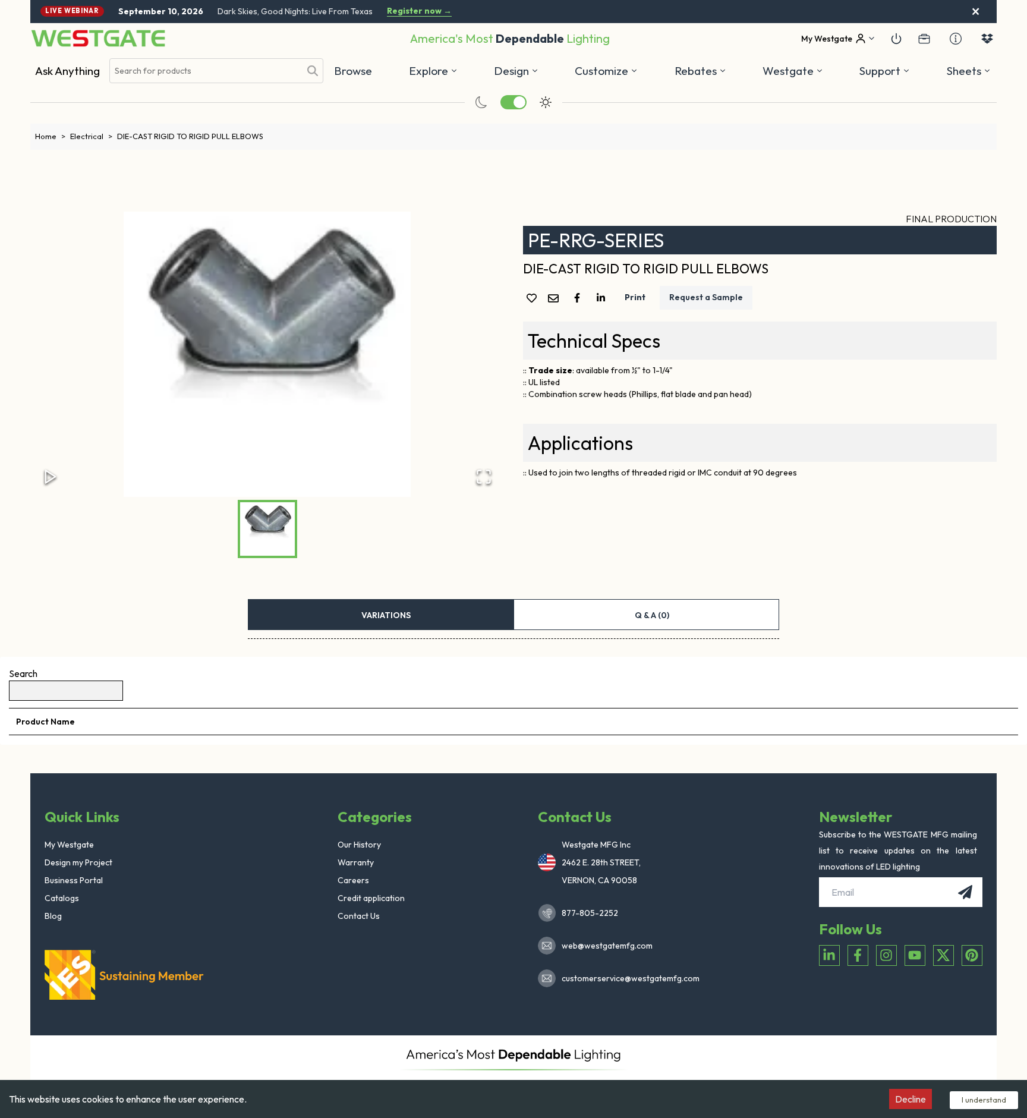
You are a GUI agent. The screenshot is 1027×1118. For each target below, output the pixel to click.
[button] (700, 70)
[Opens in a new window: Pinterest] (972, 955)
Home (50, 136)
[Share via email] (556, 299)
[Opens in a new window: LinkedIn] (829, 955)
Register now (419, 11)
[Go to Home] (98, 38)
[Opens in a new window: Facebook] (858, 955)
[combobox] (205, 71)
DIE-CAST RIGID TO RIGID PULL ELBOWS (190, 136)
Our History (359, 844)
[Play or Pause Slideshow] (50, 476)
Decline (910, 1099)
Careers (353, 880)
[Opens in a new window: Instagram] (886, 955)
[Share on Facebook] (579, 298)
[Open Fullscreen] (484, 476)
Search (23, 673)
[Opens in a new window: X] (943, 955)
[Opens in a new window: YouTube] (915, 955)
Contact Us (359, 916)
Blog (53, 916)
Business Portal (74, 880)
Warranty (356, 862)
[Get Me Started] (896, 39)
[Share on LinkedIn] (603, 298)
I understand (984, 1099)
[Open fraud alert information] (955, 38)
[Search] (313, 70)
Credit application (371, 898)
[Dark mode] (481, 102)
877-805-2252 (590, 913)
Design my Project (78, 862)
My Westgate (69, 844)
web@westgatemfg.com (607, 945)
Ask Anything (67, 71)
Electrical (91, 136)
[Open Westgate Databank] (987, 38)
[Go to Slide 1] (267, 529)
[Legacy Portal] (924, 38)
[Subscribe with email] (965, 892)
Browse (353, 71)
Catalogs (62, 898)
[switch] (513, 102)
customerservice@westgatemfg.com (627, 978)
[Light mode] (545, 102)
